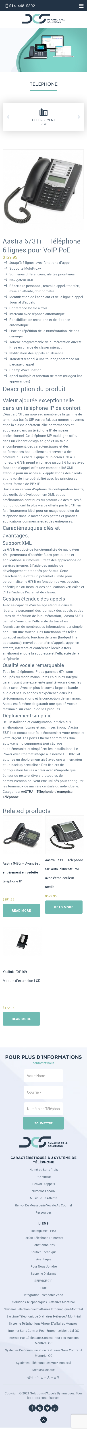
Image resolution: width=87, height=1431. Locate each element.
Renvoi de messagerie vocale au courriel (43, 1205)
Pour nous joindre (44, 1266)
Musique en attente (43, 1198)
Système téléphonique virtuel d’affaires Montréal (43, 1323)
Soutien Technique (43, 1252)
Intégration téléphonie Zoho (43, 1295)
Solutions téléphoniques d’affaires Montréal (43, 1302)
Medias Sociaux (43, 1370)
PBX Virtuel (43, 1177)
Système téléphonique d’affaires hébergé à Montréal (43, 1316)
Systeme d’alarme (43, 1273)
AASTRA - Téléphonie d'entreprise (46, 791)
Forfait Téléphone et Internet (43, 1238)
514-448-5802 (22, 5)
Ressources (43, 1212)
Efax (43, 1288)
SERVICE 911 (43, 1280)
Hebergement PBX (43, 1231)
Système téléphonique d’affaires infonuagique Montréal (43, 1309)
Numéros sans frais (43, 1169)
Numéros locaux (43, 1191)
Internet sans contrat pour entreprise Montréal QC (43, 1330)
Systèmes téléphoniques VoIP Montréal (43, 1363)
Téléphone (11, 797)
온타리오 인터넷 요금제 (43, 1377)
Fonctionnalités (44, 1245)
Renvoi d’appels (43, 1184)
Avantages (43, 1259)
